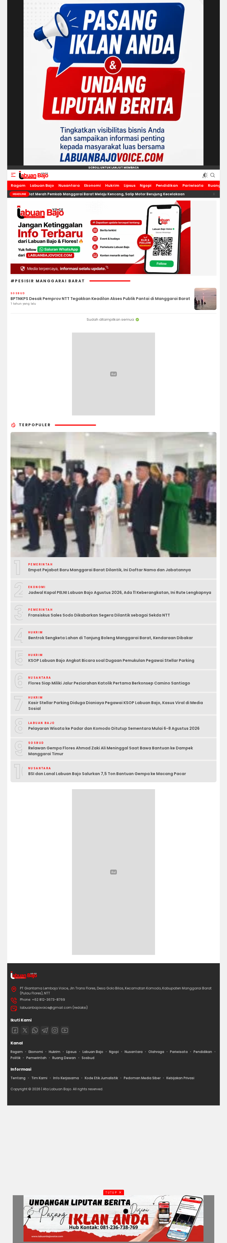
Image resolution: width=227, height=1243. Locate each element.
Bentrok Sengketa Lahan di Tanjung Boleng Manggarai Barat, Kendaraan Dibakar (110, 638)
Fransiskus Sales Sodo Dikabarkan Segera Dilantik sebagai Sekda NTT (99, 615)
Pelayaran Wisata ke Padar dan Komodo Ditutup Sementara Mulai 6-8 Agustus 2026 (114, 728)
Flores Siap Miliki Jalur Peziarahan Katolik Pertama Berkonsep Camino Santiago (109, 683)
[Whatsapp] (34, 1030)
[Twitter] (24, 1030)
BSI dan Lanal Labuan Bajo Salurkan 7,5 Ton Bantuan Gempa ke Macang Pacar (107, 773)
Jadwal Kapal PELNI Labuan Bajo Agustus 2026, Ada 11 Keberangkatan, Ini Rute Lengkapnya (119, 592)
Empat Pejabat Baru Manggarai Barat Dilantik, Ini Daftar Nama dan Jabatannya (109, 570)
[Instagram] (54, 1030)
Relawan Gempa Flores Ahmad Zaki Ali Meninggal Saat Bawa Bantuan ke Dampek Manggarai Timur (110, 751)
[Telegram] (44, 1030)
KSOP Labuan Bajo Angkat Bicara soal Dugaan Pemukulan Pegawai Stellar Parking (111, 660)
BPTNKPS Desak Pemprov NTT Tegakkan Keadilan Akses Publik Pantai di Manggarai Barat (100, 298)
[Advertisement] (113, 1173)
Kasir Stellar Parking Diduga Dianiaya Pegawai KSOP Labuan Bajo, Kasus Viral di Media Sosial (115, 705)
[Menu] (13, 175)
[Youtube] (64, 1030)
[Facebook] (15, 1030)
